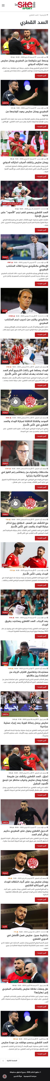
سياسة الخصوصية (30, 1076)
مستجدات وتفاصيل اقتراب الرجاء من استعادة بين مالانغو (28, 674)
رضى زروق (43, 719)
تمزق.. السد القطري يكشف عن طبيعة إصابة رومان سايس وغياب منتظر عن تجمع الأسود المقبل (25, 780)
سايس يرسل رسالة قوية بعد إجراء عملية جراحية (26, 725)
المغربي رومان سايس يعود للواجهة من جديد (27, 113)
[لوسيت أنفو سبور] (25, 6)
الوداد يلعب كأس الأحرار (35, 574)
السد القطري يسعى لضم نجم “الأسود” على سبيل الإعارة (24, 214)
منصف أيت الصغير (40, 367)
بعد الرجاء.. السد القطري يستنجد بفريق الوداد (26, 623)
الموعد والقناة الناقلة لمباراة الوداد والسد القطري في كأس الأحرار (25, 423)
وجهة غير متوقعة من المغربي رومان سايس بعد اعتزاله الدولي (24, 63)
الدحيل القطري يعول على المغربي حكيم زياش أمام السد (26, 833)
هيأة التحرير (18, 1076)
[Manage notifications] (5, 1076)
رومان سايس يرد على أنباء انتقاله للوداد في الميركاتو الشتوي (26, 884)
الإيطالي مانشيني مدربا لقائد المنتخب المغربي (27, 268)
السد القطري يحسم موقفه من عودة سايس (24, 1043)
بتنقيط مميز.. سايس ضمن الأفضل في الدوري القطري (27, 937)
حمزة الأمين (42, 1039)
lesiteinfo (43, 209)
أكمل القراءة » (41, 75)
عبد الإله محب (41, 57)
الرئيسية (43, 15)
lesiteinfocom (42, 316)
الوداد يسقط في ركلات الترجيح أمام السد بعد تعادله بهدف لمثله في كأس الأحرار (25, 372)
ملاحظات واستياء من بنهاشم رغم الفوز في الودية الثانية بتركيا (24, 474)
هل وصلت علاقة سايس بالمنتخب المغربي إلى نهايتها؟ (25, 991)
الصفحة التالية (12, 1060)
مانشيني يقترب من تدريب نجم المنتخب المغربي (26, 321)
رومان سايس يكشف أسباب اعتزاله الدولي (25, 162)
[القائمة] (3, 7)
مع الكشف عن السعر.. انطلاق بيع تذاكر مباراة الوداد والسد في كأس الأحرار (27, 525)
